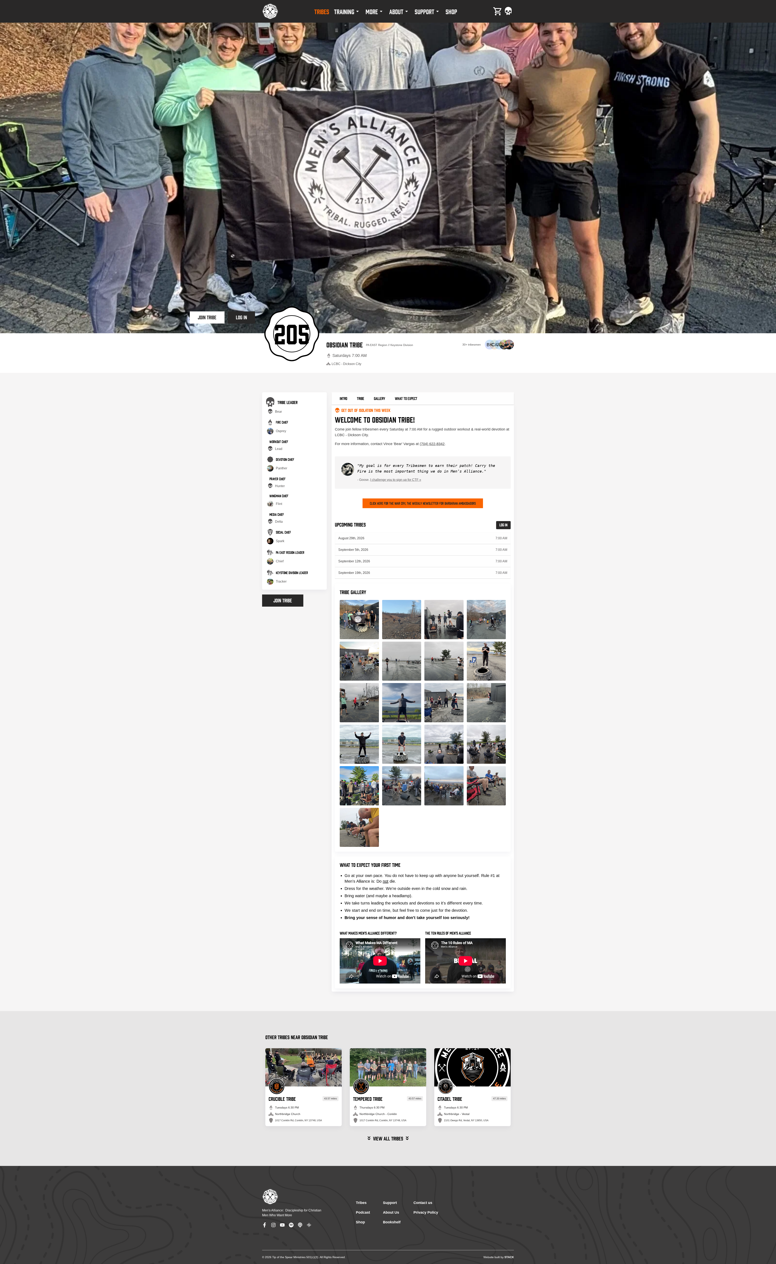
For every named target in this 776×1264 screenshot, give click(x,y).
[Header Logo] (270, 11)
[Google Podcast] (309, 1225)
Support (390, 1203)
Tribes (361, 1203)
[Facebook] (264, 1225)
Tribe (360, 398)
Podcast (363, 1212)
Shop (360, 1222)
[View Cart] (498, 11)
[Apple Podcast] (300, 1225)
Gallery (379, 398)
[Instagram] (273, 1225)
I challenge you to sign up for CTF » (395, 479)
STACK (509, 1257)
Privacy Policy (425, 1212)
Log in (241, 317)
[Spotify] (291, 1225)
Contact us (422, 1203)
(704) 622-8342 (432, 444)
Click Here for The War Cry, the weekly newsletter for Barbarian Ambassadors (423, 503)
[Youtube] (282, 1225)
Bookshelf (392, 1222)
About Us (391, 1212)
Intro (343, 398)
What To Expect (406, 398)
